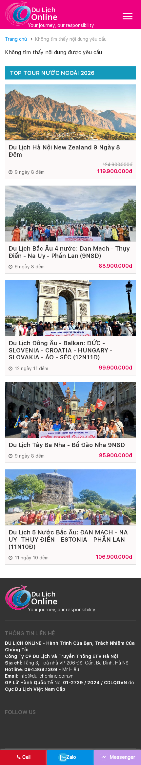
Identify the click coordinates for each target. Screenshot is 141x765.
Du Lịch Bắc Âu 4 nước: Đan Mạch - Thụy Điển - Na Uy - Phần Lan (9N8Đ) (69, 252)
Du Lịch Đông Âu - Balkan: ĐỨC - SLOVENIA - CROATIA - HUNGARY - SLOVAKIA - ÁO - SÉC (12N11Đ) (60, 350)
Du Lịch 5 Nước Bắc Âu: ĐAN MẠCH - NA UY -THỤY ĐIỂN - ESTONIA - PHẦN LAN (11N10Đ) (68, 539)
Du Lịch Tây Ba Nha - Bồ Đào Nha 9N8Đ (67, 444)
